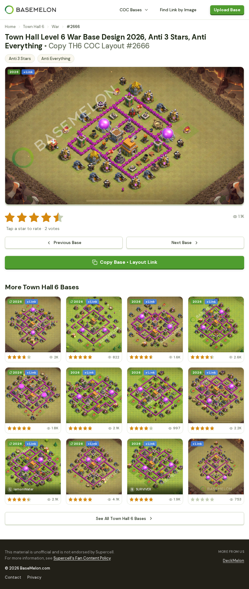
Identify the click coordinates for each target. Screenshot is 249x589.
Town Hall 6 (33, 27)
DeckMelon (233, 560)
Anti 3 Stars (20, 58)
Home (10, 27)
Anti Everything (55, 58)
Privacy (34, 577)
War (55, 27)
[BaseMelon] (30, 9)
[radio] (9, 217)
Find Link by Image (178, 9)
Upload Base (227, 9)
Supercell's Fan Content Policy (82, 558)
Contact (13, 577)
